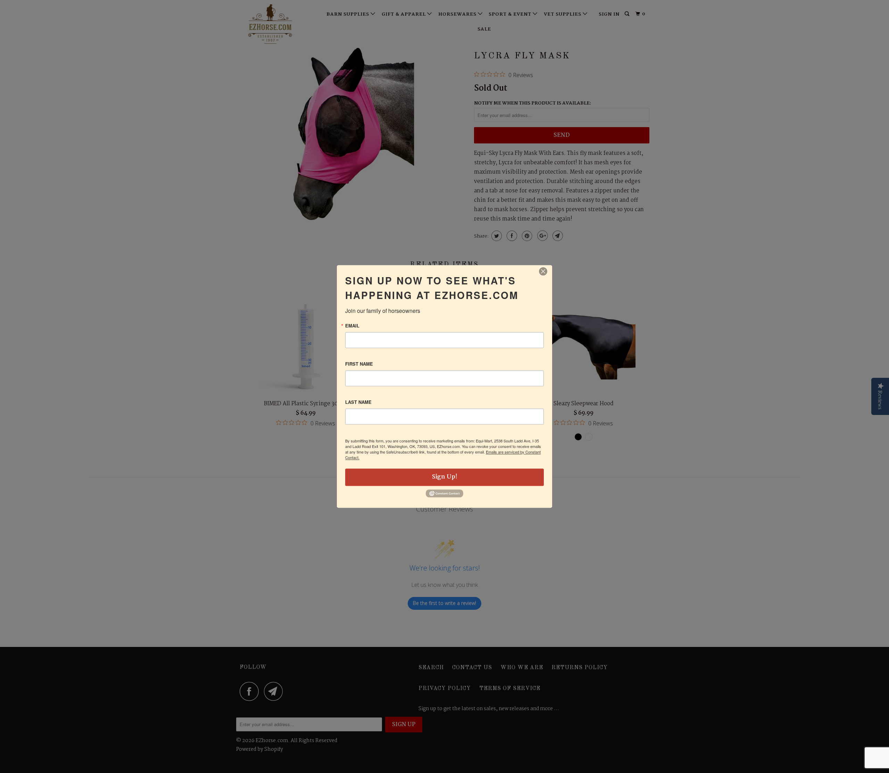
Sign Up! (444, 477)
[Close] (543, 271)
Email (352, 325)
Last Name (358, 402)
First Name (359, 363)
